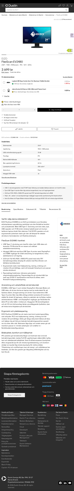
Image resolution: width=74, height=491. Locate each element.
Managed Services (26, 415)
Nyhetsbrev (6, 453)
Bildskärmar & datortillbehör (18, 15)
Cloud (22, 427)
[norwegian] (48, 406)
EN (6, 399)
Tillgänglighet (7, 436)
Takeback (23, 441)
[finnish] (56, 406)
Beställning (42, 415)
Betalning (41, 429)
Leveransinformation (9, 421)
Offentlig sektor (61, 435)
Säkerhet (23, 433)
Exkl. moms (5, 72)
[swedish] (43, 406)
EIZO (4, 58)
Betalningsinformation (10, 418)
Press (58, 415)
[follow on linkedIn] (65, 483)
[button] (60, 5)
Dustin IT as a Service (27, 418)
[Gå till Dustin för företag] (11, 5)
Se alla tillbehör (67, 77)
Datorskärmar (49, 15)
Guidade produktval (9, 447)
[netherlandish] (60, 406)
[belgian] (65, 406)
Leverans (41, 418)
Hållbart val (60, 424)
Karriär (58, 421)
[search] (66, 10)
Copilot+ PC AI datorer (10, 467)
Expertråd (5, 462)
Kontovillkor (6, 427)
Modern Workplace (26, 421)
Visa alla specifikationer (9, 177)
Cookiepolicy (6, 433)
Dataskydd (24, 430)
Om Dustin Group (62, 418)
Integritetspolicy (7, 430)
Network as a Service (27, 424)
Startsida (4, 15)
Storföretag (60, 432)
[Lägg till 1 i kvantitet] (35, 110)
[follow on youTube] (70, 483)
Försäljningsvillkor (8, 415)
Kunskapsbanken (8, 456)
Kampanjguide (7, 438)
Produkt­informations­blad (65, 53)
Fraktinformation (8, 424)
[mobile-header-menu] (3, 5)
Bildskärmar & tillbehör (36, 15)
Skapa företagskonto (14, 395)
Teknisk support (43, 426)
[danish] (52, 406)
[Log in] (67, 5)
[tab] (7, 209)
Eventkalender (7, 459)
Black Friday (6, 465)
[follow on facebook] (60, 483)
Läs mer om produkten (9, 203)
